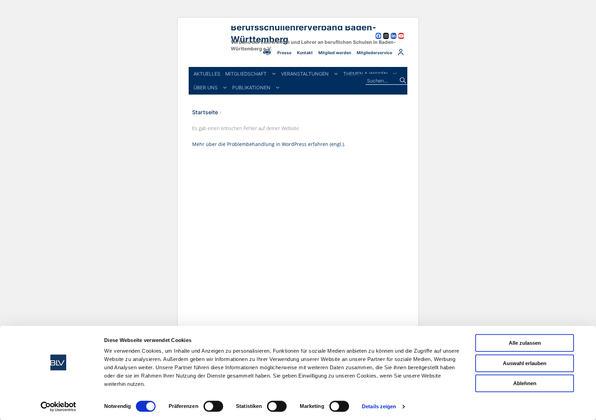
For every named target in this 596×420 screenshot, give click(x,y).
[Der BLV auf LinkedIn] (393, 37)
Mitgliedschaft (246, 74)
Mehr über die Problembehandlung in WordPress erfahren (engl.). (268, 144)
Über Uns (205, 87)
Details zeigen (379, 406)
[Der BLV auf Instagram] (386, 37)
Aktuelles (206, 74)
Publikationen (251, 87)
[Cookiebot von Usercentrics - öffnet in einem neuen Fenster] (58, 406)
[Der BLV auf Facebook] (378, 37)
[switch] (213, 406)
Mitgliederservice (374, 52)
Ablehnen (524, 383)
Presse (284, 52)
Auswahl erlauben (524, 363)
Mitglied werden (334, 52)
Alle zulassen (525, 343)
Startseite (205, 112)
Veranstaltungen (305, 74)
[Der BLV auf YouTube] (401, 37)
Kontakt (305, 52)
